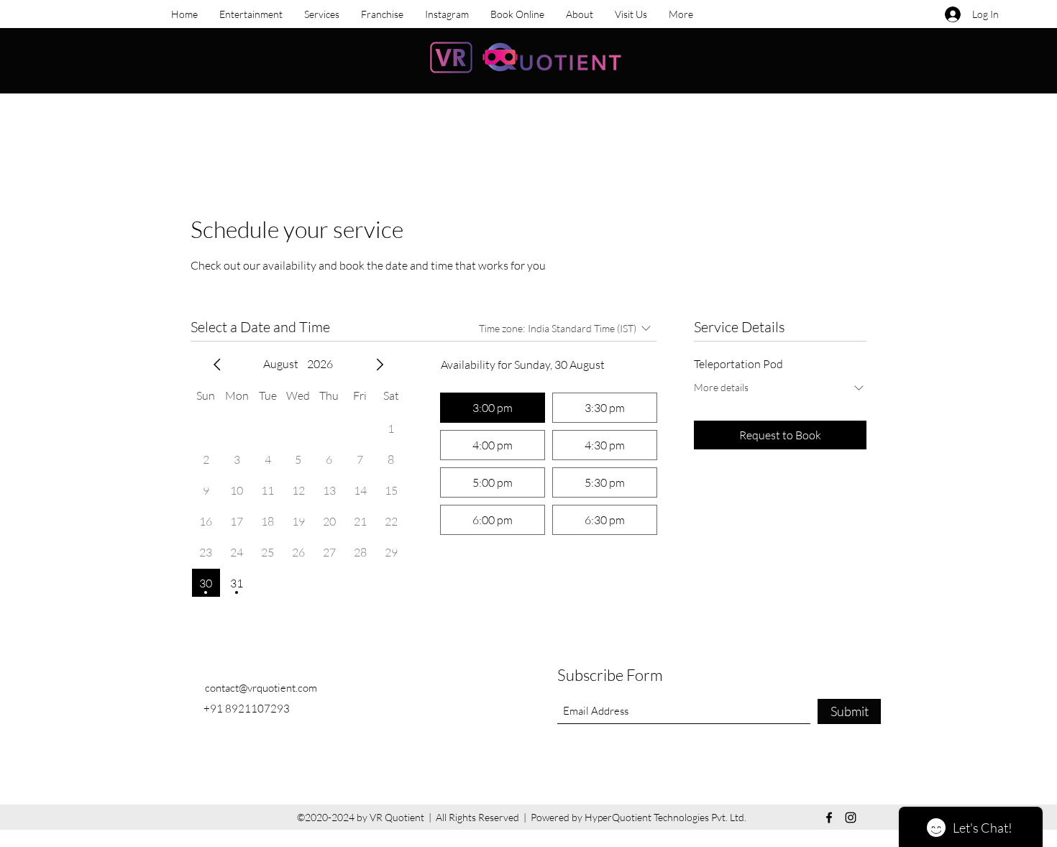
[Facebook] (829, 817)
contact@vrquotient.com (261, 688)
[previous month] (217, 364)
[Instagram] (850, 817)
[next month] (379, 364)
